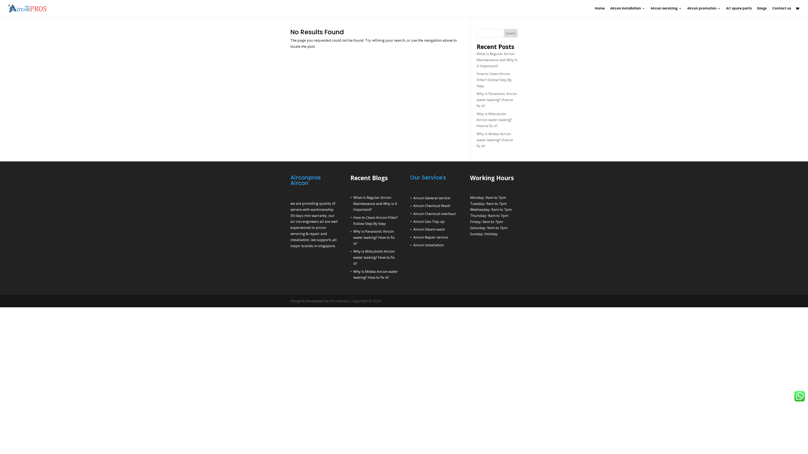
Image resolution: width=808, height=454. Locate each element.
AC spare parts (739, 9)
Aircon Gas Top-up (429, 221)
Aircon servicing (664, 9)
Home (600, 9)
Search (510, 33)
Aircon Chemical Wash (431, 205)
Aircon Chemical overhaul (434, 213)
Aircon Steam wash (429, 229)
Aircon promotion (701, 9)
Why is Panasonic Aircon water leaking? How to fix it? (497, 99)
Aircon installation (625, 9)
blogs (762, 9)
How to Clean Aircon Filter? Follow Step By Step (494, 79)
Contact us (781, 9)
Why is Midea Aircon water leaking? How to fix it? (495, 139)
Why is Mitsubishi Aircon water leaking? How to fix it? (494, 119)
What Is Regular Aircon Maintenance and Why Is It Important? (497, 59)
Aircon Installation (428, 245)
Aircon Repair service (430, 237)
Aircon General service (431, 197)
